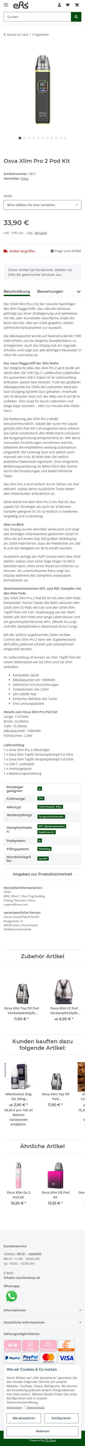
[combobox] (42, 205)
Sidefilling (44, 848)
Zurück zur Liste (17, 34)
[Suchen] (76, 17)
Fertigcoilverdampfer (51, 816)
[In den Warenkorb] (7, 48)
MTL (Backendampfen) (52, 826)
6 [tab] (42, 138)
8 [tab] (51, 138)
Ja (40, 788)
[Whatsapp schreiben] (11, 1296)
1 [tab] (20, 138)
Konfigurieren (61, 1418)
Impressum (14, 1407)
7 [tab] (47, 138)
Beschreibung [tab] (17, 291)
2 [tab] (24, 138)
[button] (59, 4)
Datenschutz (35, 1407)
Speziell (43, 858)
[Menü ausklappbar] (6, 3)
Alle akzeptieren (23, 1418)
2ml (41, 798)
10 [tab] (60, 138)
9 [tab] (56, 138)
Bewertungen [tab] (50, 291)
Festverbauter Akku (50, 806)
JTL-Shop (50, 1440)
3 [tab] (29, 138)
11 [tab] (65, 138)
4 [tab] (33, 138)
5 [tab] (38, 138)
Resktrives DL (46, 832)
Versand (40, 233)
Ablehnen (42, 1431)
